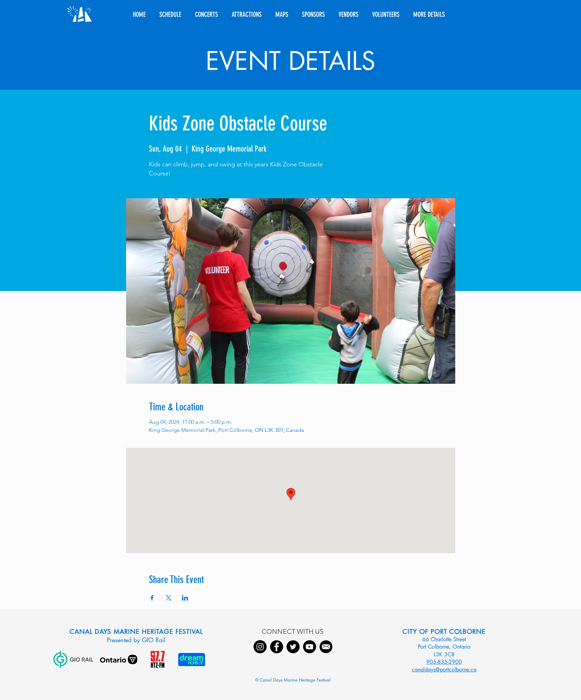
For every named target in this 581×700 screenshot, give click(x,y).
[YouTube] (309, 646)
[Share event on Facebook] (152, 598)
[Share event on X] (168, 598)
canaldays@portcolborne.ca (444, 669)
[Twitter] (293, 646)
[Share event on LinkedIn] (185, 598)
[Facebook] (276, 646)
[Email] (326, 646)
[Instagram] (260, 646)
